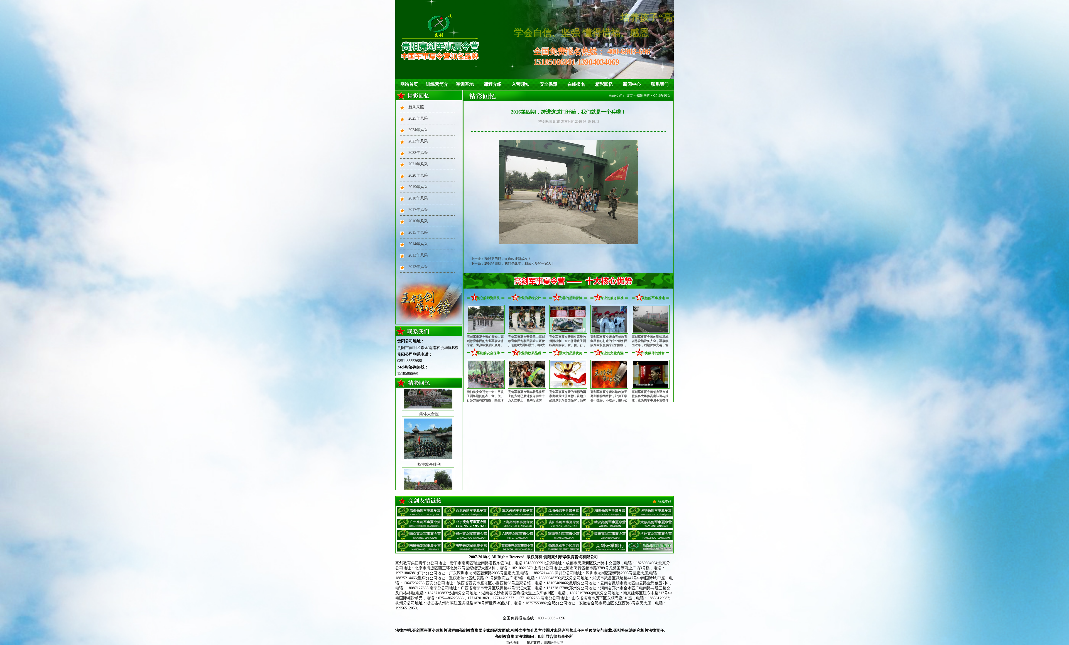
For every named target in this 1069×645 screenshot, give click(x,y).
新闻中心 (632, 84)
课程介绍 (493, 84)
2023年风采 (418, 141)
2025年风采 (418, 118)
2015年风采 (418, 232)
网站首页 (409, 84)
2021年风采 (418, 164)
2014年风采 (418, 244)
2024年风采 (418, 130)
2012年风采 (418, 267)
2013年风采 (418, 255)
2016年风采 (418, 221)
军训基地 (465, 84)
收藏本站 (664, 501)
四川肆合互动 (553, 642)
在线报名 (576, 84)
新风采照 (416, 107)
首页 (629, 96)
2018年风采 (418, 198)
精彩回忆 (604, 84)
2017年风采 (418, 210)
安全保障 (548, 84)
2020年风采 (418, 175)
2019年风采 (418, 187)
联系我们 (660, 84)
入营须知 (520, 84)
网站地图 (512, 642)
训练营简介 (437, 84)
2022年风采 (418, 153)
